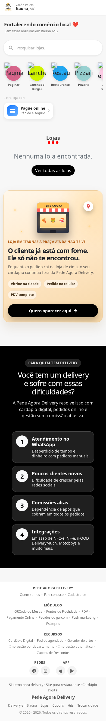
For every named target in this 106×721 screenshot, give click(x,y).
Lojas (45, 705)
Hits (71, 705)
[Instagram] (45, 670)
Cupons (58, 705)
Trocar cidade (87, 705)
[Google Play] (72, 670)
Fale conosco (54, 595)
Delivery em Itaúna (22, 705)
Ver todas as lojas (53, 170)
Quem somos (30, 595)
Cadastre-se (77, 595)
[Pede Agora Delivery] (8, 7)
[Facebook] (34, 670)
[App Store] (60, 670)
